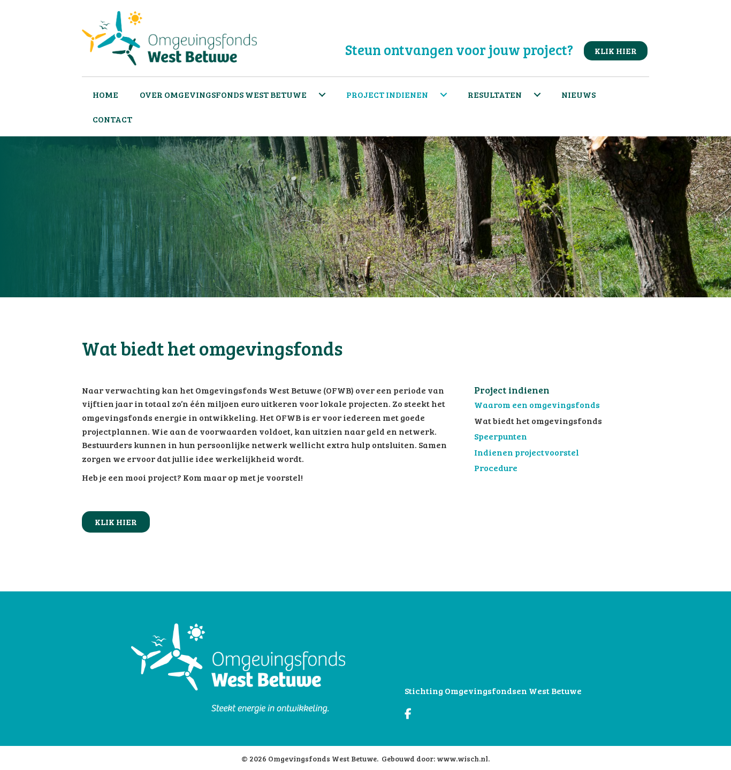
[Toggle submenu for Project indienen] (444, 94)
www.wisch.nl (462, 758)
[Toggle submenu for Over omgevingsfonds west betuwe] (322, 94)
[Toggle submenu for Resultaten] (537, 94)
